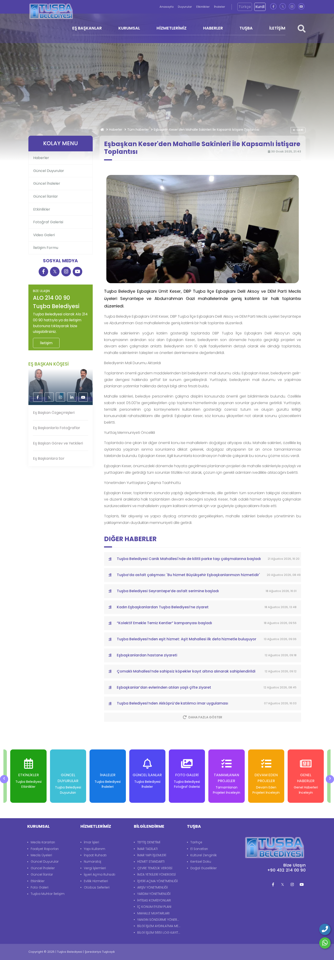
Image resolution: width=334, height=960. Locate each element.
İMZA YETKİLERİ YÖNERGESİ (156, 874)
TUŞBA (246, 28)
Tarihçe (196, 842)
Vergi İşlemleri (95, 868)
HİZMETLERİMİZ (172, 28)
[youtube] (301, 7)
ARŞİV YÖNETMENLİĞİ (152, 887)
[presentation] (4, 779)
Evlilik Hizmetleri (96, 881)
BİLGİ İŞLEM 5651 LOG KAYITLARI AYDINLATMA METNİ (159, 932)
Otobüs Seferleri (97, 887)
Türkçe (245, 6)
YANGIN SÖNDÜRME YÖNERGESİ (159, 919)
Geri (300, 130)
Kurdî (259, 6)
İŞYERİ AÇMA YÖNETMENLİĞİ (157, 881)
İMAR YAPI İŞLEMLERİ (151, 855)
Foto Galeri (39, 887)
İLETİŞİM (277, 28)
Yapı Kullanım (94, 849)
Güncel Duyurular (48, 170)
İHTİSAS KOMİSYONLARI (154, 900)
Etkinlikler (203, 7)
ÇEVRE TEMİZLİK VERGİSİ (154, 868)
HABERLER (213, 28)
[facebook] (273, 7)
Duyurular (185, 7)
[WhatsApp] (325, 943)
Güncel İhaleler (46, 183)
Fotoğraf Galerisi (48, 222)
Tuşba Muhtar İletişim (48, 893)
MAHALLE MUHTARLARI (153, 913)
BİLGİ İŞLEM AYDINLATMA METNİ (159, 926)
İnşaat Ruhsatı (95, 855)
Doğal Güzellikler (203, 868)
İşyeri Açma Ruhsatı (99, 874)
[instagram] (292, 7)
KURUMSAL (129, 28)
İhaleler (219, 7)
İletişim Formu (45, 247)
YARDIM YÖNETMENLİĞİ (153, 893)
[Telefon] (325, 929)
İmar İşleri (91, 842)
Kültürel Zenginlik (203, 855)
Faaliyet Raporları (45, 849)
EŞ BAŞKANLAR (87, 28)
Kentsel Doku (200, 861)
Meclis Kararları (43, 842)
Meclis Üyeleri (41, 855)
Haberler (115, 129)
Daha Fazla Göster (205, 717)
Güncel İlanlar (45, 196)
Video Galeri (44, 235)
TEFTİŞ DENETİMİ (148, 842)
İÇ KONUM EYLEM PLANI (154, 906)
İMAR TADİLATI (147, 849)
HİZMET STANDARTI (151, 861)
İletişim (46, 343)
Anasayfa (167, 7)
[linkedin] (71, 397)
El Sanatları (199, 849)
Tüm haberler (138, 129)
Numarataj (92, 861)
